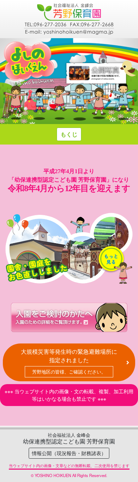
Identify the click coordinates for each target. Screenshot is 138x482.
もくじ (69, 134)
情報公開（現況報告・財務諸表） (69, 453)
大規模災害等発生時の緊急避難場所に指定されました (69, 361)
